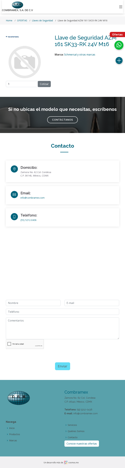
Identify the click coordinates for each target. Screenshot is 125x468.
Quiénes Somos (76, 431)
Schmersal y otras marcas (79, 54)
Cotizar (44, 84)
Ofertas (117, 34)
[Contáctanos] (119, 60)
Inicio (12, 428)
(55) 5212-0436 (28, 220)
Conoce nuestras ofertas (82, 443)
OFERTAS (22, 20)
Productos (14, 434)
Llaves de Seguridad (42, 20)
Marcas (13, 440)
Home (9, 20)
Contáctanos (62, 119)
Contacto (72, 437)
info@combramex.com (33, 197)
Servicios (72, 425)
